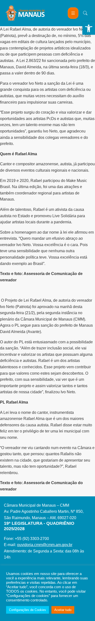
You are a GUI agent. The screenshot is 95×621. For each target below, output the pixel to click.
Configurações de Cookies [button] (27, 610)
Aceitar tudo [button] (62, 610)
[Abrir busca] (85, 13)
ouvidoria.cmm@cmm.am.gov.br (44, 545)
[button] (88, 28)
